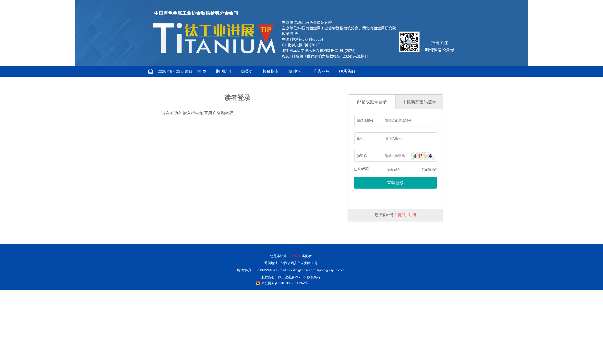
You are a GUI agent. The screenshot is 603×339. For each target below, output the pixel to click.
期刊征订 (296, 71)
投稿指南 (271, 71)
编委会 (247, 71)
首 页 (201, 71)
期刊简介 (224, 71)
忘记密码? (429, 169)
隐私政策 (394, 169)
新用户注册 (406, 215)
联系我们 (347, 71)
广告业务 (322, 71)
